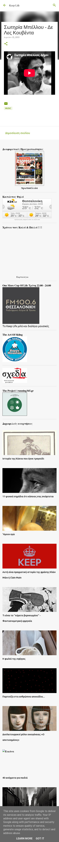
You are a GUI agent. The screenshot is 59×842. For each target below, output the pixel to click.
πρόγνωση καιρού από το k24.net (27, 219)
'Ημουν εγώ (8, 534)
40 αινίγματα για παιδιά (15, 777)
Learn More (24, 838)
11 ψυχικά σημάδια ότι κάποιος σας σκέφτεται (28, 496)
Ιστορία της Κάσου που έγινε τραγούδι (23, 458)
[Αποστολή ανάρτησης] (6, 105)
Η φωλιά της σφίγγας (13, 658)
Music (8, 108)
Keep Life (14, 5)
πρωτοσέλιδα (29, 188)
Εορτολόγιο (22, 276)
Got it (40, 838)
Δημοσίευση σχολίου (17, 133)
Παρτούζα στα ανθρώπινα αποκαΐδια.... (23, 696)
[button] (6, 44)
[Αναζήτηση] (54, 5)
